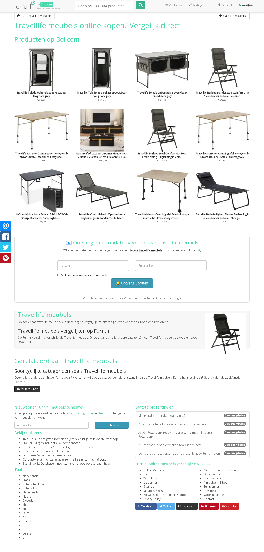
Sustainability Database (38, 463)
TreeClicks (29, 439)
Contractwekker (33, 459)
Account (226, 5)
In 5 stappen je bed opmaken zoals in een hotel (191, 445)
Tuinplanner (211, 486)
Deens (27, 533)
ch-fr (26, 509)
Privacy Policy (151, 499)
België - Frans (31, 488)
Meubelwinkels (153, 491)
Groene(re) (46, 4)
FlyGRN (27, 443)
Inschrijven (112, 425)
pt (24, 517)
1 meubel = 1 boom (217, 482)
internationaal (62, 455)
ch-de (26, 505)
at (24, 537)
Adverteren (211, 491)
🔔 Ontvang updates (132, 283)
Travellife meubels (27, 389)
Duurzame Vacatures (37, 455)
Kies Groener (31, 451)
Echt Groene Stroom (36, 447)
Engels (27, 521)
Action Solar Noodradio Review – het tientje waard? (191, 424)
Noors (27, 496)
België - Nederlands (36, 484)
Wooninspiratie (214, 495)
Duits (26, 513)
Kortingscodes (213, 478)
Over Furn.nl (151, 474)
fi (23, 525)
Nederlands (30, 476)
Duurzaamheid (213, 474)
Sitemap (148, 486)
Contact (209, 499)
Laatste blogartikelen (154, 407)
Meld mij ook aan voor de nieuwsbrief (85, 275)
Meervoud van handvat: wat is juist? (191, 416)
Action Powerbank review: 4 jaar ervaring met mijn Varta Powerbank (191, 434)
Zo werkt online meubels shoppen (166, 495)
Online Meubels (153, 470)
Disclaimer (150, 482)
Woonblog (150, 478)
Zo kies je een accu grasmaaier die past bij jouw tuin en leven (191, 453)
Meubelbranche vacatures (221, 470)
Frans (26, 480)
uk (24, 529)
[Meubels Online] (18, 16)
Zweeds (28, 500)
